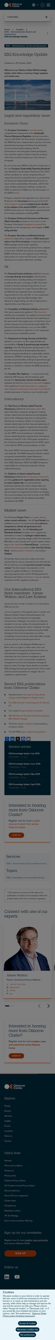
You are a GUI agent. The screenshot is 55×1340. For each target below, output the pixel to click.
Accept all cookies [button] (27, 1323)
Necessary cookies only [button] (27, 1329)
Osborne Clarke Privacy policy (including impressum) (24, 1314)
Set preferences (27, 1335)
